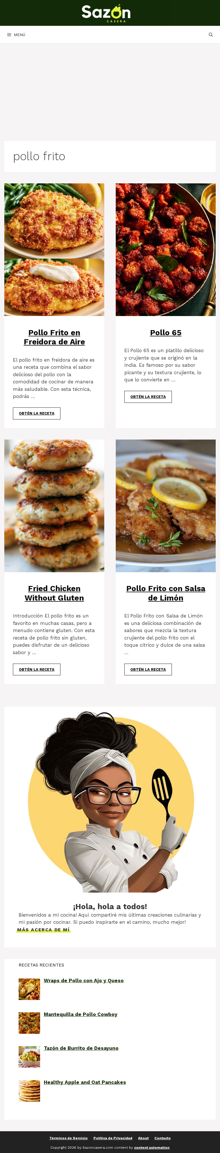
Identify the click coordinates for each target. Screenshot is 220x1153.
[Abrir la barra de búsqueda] (211, 34)
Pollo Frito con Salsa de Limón (165, 593)
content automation (152, 1148)
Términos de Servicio (68, 1138)
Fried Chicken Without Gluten (54, 593)
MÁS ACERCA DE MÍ (43, 929)
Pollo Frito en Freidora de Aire (54, 337)
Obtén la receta (36, 413)
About (143, 1138)
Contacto (162, 1138)
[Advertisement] (110, 86)
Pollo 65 (166, 332)
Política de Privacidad (112, 1138)
